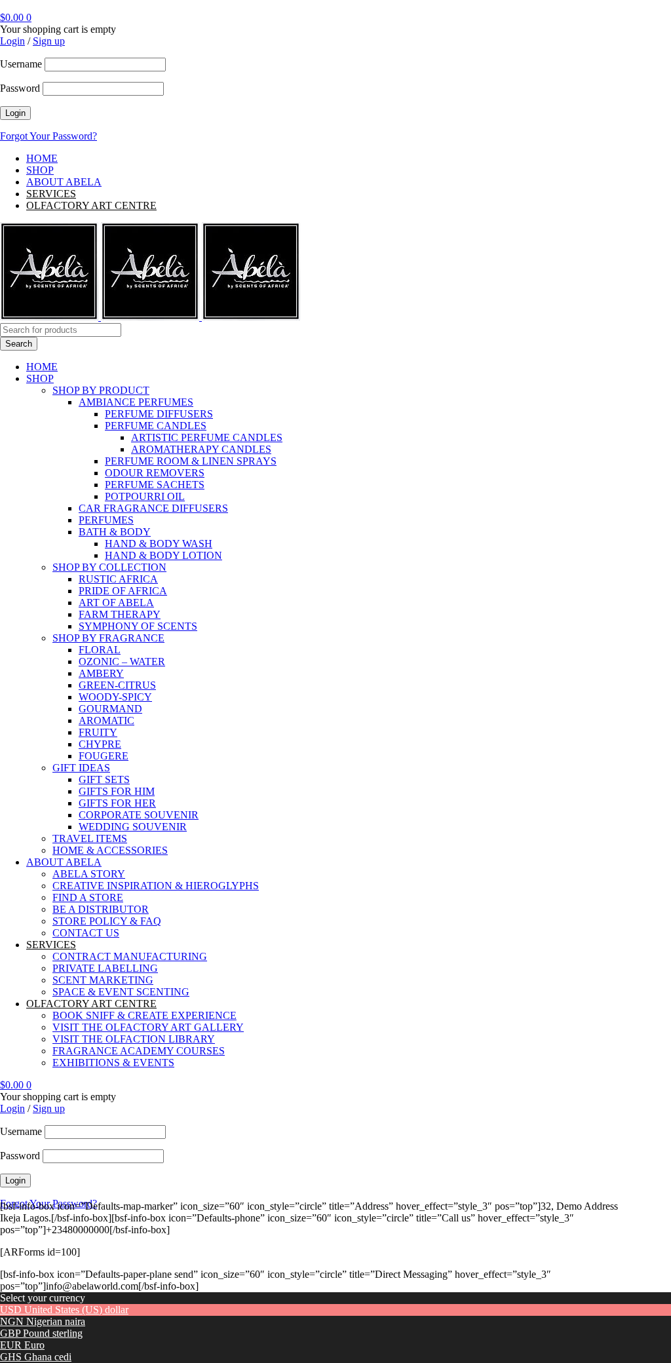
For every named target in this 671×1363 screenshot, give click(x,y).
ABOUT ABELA (64, 181)
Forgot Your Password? (48, 136)
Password (20, 88)
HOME (42, 158)
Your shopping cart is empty (58, 29)
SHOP (40, 170)
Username (21, 63)
